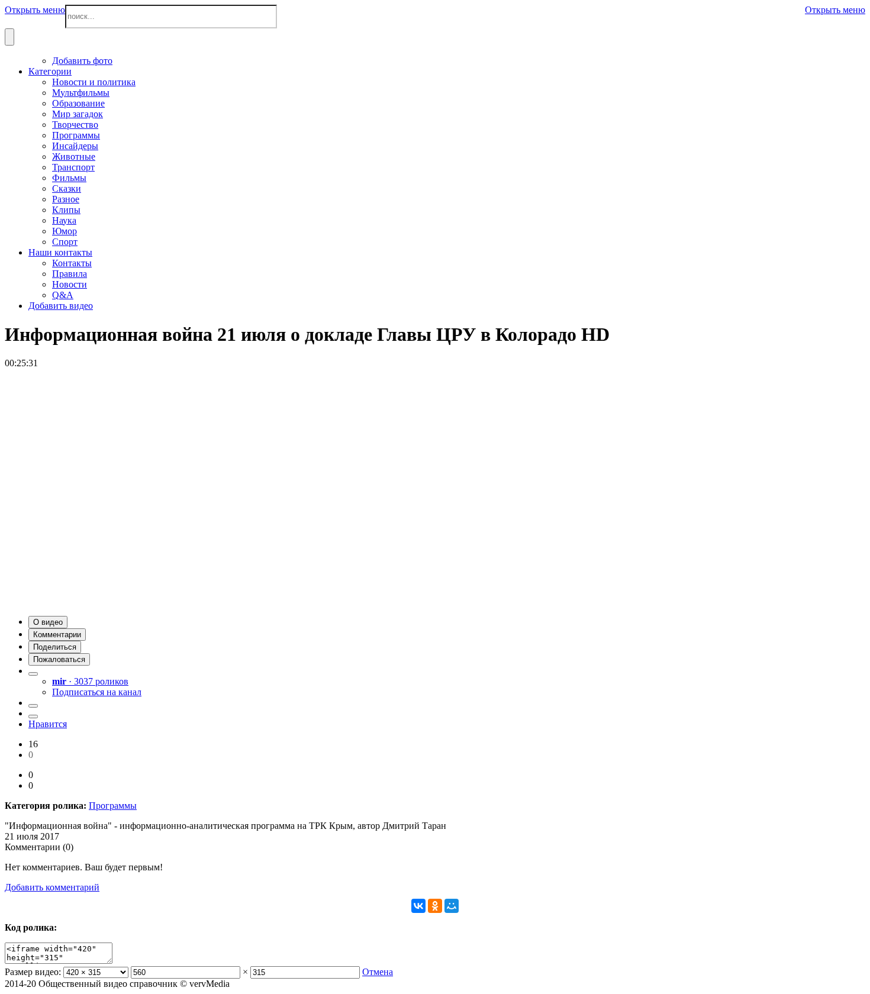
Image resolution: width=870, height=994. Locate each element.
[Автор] (33, 674)
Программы (113, 806)
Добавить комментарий (52, 887)
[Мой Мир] (451, 906)
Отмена (377, 972)
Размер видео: (33, 972)
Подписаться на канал (96, 692)
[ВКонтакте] (418, 906)
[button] (47, 622)
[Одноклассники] (435, 906)
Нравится (47, 724)
